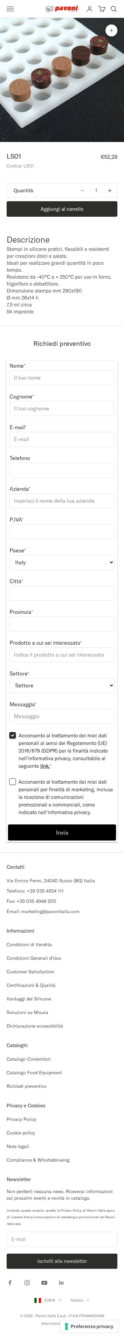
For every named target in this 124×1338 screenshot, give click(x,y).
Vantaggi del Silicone (29, 999)
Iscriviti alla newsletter (62, 1261)
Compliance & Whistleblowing (38, 1160)
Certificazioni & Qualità (31, 985)
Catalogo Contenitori (29, 1059)
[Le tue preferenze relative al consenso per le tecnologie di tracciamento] (89, 1326)
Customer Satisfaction (30, 972)
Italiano (77, 1300)
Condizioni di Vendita (29, 944)
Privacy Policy (21, 1119)
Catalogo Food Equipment (34, 1073)
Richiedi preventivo (27, 1086)
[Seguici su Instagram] (27, 1282)
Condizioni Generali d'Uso (34, 958)
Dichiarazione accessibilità (35, 1026)
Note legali (18, 1146)
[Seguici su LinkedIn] (61, 1282)
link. (45, 766)
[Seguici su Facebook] (10, 1282)
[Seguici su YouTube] (44, 1282)
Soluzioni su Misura (27, 1012)
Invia (62, 832)
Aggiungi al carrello (62, 209)
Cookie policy (21, 1133)
